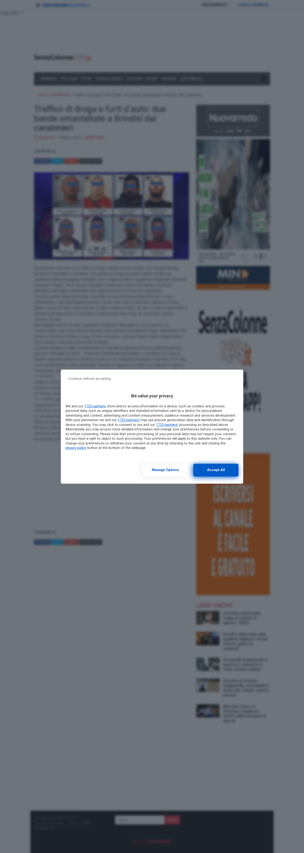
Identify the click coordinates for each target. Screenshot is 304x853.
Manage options (165, 470)
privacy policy (76, 448)
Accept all (216, 470)
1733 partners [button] (95, 406)
